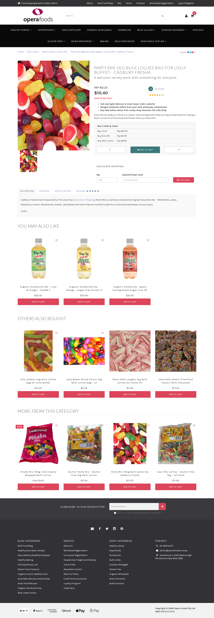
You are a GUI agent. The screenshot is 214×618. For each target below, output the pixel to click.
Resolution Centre (73, 569)
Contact (140, 3)
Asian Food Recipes (27, 583)
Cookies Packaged (173, 30)
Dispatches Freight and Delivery (80, 560)
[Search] (163, 15)
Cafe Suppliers (71, 30)
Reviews (81, 191)
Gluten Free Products (28, 569)
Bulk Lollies (145, 30)
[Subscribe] (162, 506)
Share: (183, 52)
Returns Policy (71, 574)
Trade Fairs (69, 588)
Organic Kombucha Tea (29, 588)
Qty (98, 174)
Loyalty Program (72, 583)
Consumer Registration (75, 555)
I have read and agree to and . (139, 513)
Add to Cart (146, 150)
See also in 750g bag (84, 200)
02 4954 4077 (166, 546)
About (90, 3)
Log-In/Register (186, 3)
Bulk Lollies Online (27, 593)
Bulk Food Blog (105, 3)
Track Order (70, 564)
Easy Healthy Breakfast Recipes (34, 555)
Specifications (63, 191)
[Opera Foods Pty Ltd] (38, 15)
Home (129, 3)
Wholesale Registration (161, 3)
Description (27, 191)
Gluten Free (55, 41)
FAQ (119, 3)
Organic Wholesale (99, 30)
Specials (198, 30)
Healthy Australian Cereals (31, 550)
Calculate (184, 179)
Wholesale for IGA (153, 41)
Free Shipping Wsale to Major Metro (39, 3)
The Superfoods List (28, 564)
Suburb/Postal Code (132, 174)
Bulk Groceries (125, 41)
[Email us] (92, 529)
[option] (53, 105)
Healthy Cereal (20, 30)
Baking (104, 41)
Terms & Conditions (141, 513)
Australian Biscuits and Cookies (34, 578)
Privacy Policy (156, 513)
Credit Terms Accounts (75, 578)
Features (44, 191)
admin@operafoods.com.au (173, 550)
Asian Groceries (81, 41)
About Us (68, 546)
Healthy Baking (25, 560)
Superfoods (46, 30)
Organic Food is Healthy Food (32, 574)
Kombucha (124, 30)
